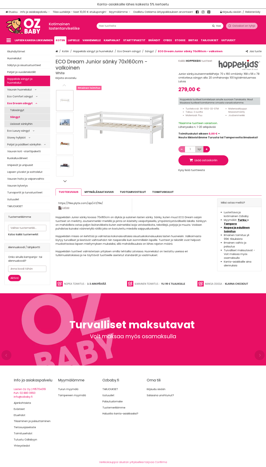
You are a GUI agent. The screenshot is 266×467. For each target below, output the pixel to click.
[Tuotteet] (8, 40)
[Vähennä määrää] (181, 149)
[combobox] (160, 26)
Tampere (230, 224)
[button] (66, 78)
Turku (242, 220)
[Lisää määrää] (206, 149)
